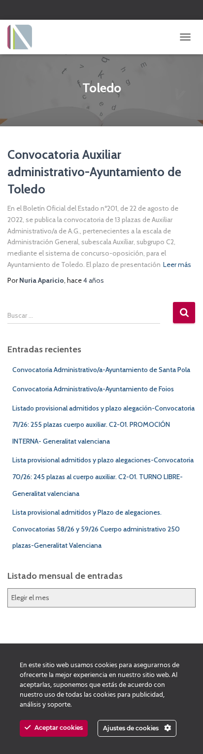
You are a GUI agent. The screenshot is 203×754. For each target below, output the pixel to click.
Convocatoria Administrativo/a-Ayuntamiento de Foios (93, 388)
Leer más (177, 264)
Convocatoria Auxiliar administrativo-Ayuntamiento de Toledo (94, 171)
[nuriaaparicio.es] (23, 37)
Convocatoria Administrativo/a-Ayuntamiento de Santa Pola (101, 369)
